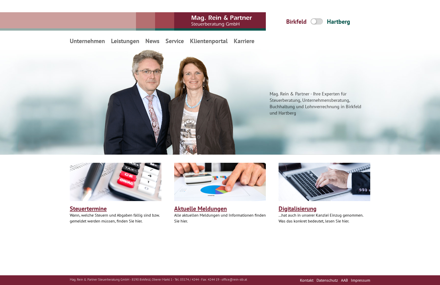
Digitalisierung (298, 209)
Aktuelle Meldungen (200, 209)
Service (175, 41)
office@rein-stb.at (234, 279)
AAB (344, 280)
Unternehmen (87, 41)
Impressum (360, 280)
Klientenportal (209, 41)
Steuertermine (88, 209)
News (152, 41)
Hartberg (338, 21)
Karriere (244, 41)
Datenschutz (327, 280)
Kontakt (306, 280)
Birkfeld (296, 21)
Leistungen (125, 41)
